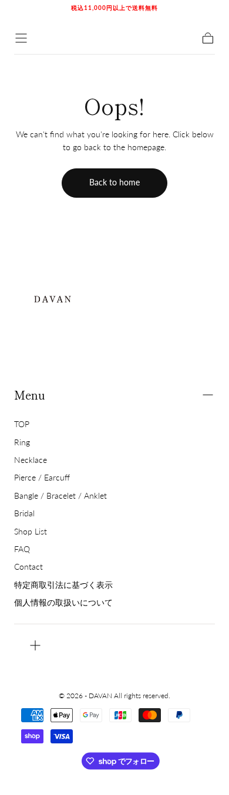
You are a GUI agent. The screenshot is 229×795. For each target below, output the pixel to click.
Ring (22, 442)
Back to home (114, 182)
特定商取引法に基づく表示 (63, 585)
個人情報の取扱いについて (63, 602)
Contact (28, 566)
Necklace (30, 460)
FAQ (22, 549)
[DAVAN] (52, 297)
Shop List (30, 531)
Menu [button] (29, 395)
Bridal (24, 513)
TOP (21, 424)
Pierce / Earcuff (42, 477)
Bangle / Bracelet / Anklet (60, 495)
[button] (21, 38)
